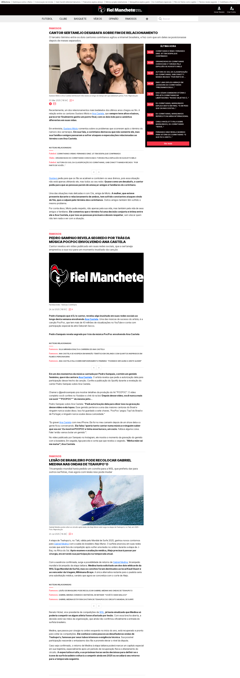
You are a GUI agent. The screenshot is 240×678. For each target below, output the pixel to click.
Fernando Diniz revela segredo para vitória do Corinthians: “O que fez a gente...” (171, 134)
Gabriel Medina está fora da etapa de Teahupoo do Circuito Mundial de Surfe (96, 599)
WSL (101, 612)
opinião (113, 18)
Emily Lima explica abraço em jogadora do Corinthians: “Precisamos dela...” (170, 84)
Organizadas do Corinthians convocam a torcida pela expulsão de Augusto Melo (95, 158)
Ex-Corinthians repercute (161, 2)
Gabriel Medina (61, 543)
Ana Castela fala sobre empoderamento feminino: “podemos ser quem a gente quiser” (100, 361)
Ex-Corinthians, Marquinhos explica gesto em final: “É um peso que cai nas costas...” (172, 105)
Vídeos (97, 18)
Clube (63, 18)
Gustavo (53, 178)
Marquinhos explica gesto (140, 2)
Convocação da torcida (44, 2)
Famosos (131, 18)
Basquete (80, 18)
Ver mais (168, 143)
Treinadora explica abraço (93, 2)
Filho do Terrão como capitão (185, 2)
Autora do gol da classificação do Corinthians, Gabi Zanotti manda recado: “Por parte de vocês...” (172, 74)
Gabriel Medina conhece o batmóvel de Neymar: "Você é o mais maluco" (93, 595)
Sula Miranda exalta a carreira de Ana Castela (82, 349)
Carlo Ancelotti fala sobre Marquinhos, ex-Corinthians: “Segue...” (170, 124)
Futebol (47, 18)
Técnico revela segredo (208, 2)
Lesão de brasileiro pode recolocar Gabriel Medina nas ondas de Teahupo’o (95, 590)
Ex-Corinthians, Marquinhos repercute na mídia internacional (172, 115)
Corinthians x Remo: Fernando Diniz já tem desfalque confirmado (89, 153)
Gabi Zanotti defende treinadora (68, 2)
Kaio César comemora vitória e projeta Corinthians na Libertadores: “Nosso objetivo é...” (172, 95)
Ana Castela (98, 113)
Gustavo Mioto (70, 128)
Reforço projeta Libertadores (116, 2)
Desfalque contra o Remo (22, 2)
